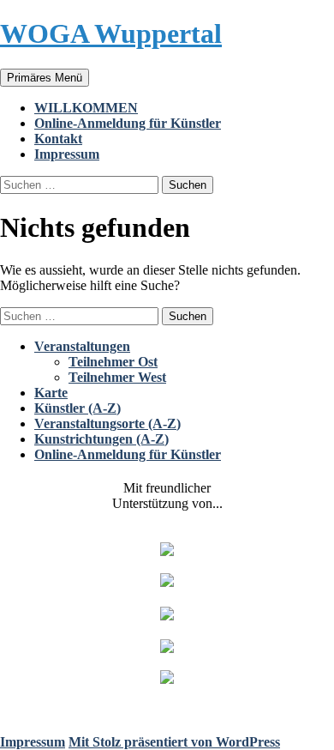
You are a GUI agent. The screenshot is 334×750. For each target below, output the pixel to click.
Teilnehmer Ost (113, 361)
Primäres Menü (44, 77)
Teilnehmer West (117, 377)
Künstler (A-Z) (77, 408)
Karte (51, 392)
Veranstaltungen (82, 346)
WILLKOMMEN (86, 107)
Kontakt (58, 138)
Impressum (66, 154)
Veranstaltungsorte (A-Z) (107, 423)
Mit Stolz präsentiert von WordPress (174, 742)
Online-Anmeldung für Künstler (127, 123)
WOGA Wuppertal (111, 33)
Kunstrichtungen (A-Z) (101, 439)
